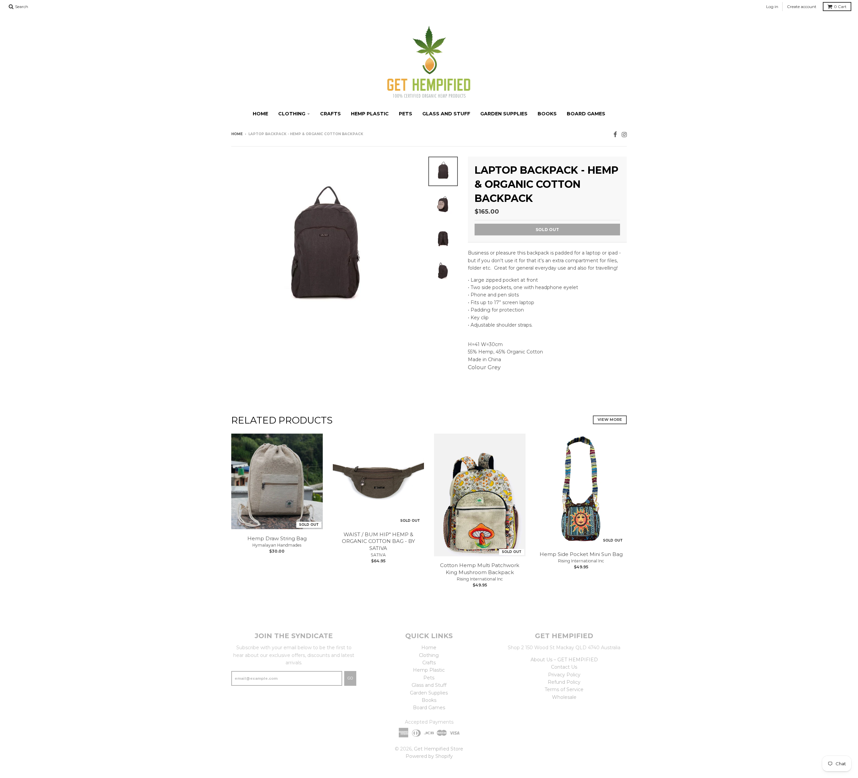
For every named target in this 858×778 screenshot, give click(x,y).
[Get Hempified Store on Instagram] (624, 135)
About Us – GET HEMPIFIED (564, 660)
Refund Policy (564, 682)
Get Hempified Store (438, 749)
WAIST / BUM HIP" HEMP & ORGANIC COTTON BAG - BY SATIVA (378, 541)
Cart (840, 6)
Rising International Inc (480, 578)
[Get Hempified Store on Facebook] (615, 135)
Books (547, 114)
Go (350, 678)
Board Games (586, 114)
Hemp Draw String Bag (277, 538)
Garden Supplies (504, 114)
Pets (405, 114)
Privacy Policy (564, 675)
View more (610, 419)
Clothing (291, 114)
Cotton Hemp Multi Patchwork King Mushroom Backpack (479, 568)
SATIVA (378, 554)
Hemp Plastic (370, 114)
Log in (772, 6)
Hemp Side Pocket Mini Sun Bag (581, 554)
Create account (801, 6)
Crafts (330, 114)
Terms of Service (564, 689)
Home (260, 114)
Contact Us (564, 667)
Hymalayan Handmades (276, 545)
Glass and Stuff (446, 114)
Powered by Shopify (429, 756)
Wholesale (564, 697)
